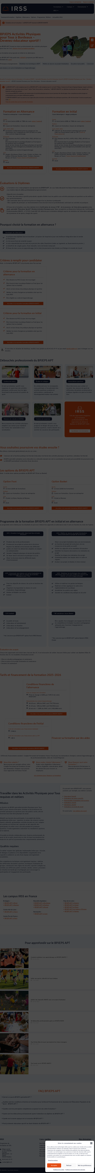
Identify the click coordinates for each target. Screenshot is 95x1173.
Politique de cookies (58, 1169)
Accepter (54, 1165)
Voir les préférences (84, 1165)
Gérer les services (53, 1160)
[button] (91, 1143)
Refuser (69, 1165)
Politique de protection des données (75, 1169)
